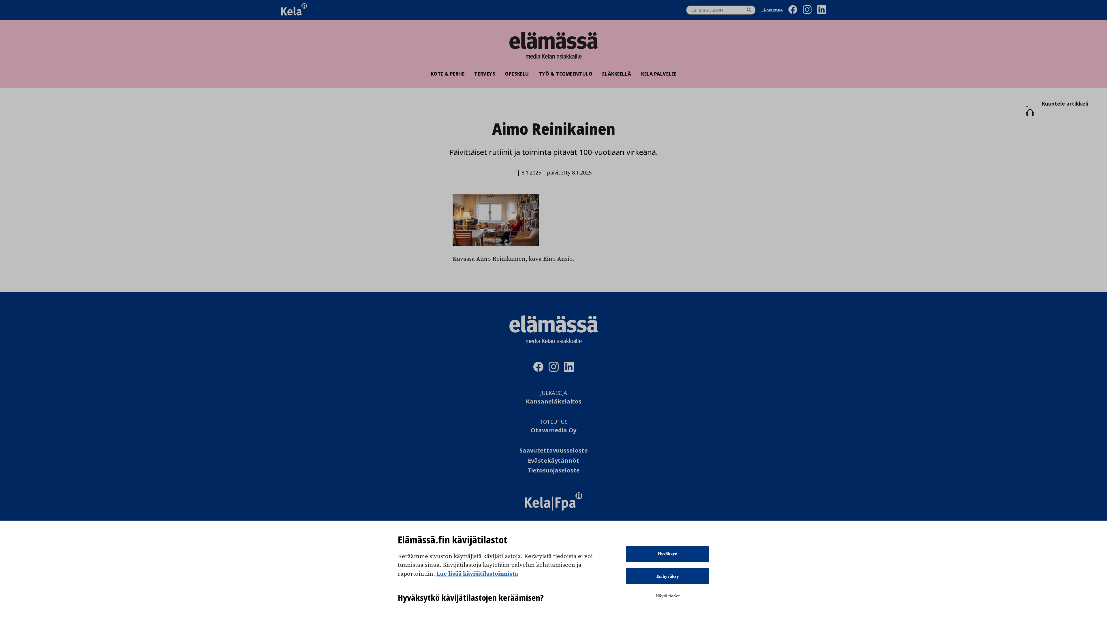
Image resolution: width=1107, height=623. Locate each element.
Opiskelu (517, 73)
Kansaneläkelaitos (553, 401)
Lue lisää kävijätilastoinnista (477, 573)
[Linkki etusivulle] (553, 40)
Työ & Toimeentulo (566, 73)
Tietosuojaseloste (554, 470)
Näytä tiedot (668, 596)
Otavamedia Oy (553, 430)
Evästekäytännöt (553, 461)
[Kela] (294, 10)
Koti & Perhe (448, 73)
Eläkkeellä (616, 73)
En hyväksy (667, 576)
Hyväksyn (667, 554)
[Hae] (749, 10)
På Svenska (772, 10)
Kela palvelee (658, 73)
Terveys (484, 73)
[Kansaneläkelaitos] (553, 509)
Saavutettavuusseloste (553, 450)
